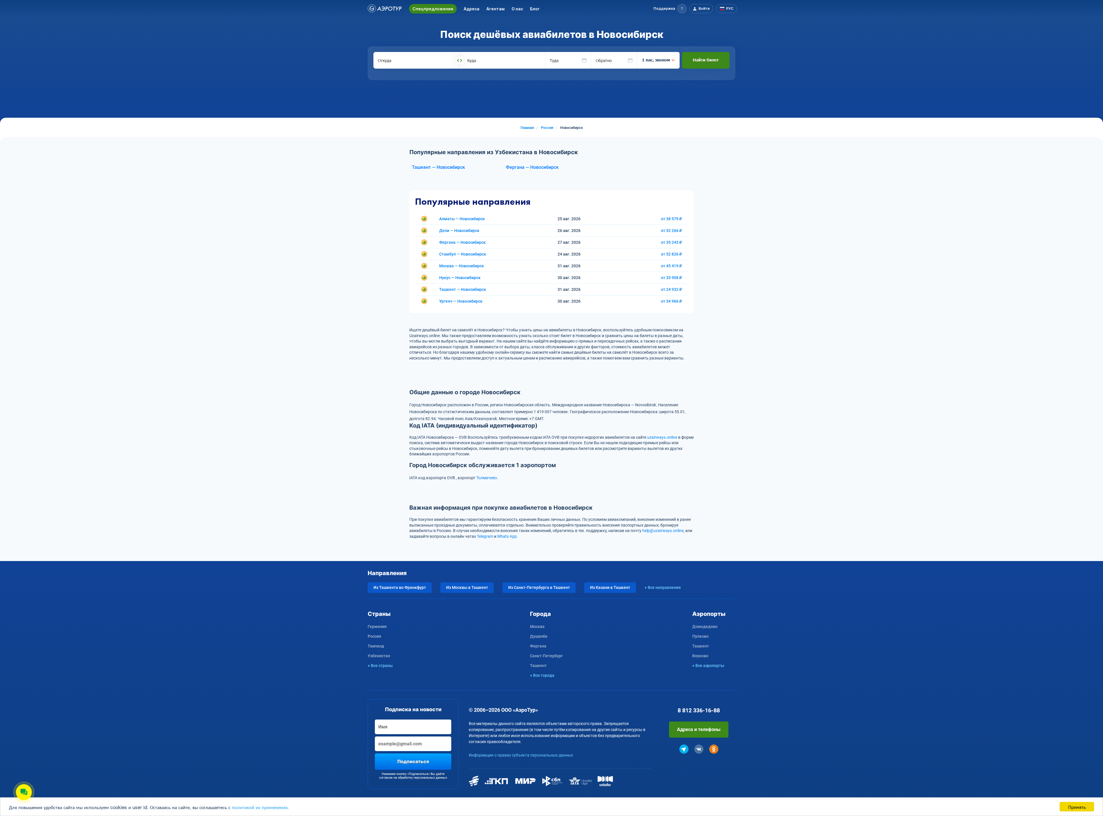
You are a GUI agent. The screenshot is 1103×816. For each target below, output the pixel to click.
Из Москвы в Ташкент (467, 587)
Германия (377, 626)
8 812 (699, 710)
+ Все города (542, 675)
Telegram (485, 536)
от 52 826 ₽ (671, 254)
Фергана (538, 646)
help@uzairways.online (663, 530)
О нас (517, 8)
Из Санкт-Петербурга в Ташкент (539, 587)
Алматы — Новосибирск (462, 218)
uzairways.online (662, 437)
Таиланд (376, 646)
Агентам (495, 8)
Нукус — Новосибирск (460, 277)
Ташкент (538, 665)
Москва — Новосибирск (461, 266)
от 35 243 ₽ (671, 242)
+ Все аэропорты (708, 665)
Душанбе (538, 636)
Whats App (507, 536)
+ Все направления (663, 587)
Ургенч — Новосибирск (461, 301)
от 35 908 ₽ (671, 277)
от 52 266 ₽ (671, 230)
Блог (535, 8)
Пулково (700, 636)
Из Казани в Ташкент (610, 587)
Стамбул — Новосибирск (462, 254)
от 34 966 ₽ (671, 301)
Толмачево (486, 477)
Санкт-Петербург (546, 655)
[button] (670, 8)
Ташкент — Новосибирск (438, 167)
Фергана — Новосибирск (532, 167)
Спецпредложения (432, 8)
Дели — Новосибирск (459, 230)
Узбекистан (379, 655)
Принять (1077, 806)
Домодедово (705, 626)
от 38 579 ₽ (671, 218)
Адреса (471, 8)
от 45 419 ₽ (671, 266)
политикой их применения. (260, 807)
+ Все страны (380, 665)
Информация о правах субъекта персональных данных (521, 755)
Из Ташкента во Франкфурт (399, 587)
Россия (374, 636)
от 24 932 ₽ (671, 289)
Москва (537, 626)
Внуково (700, 655)
